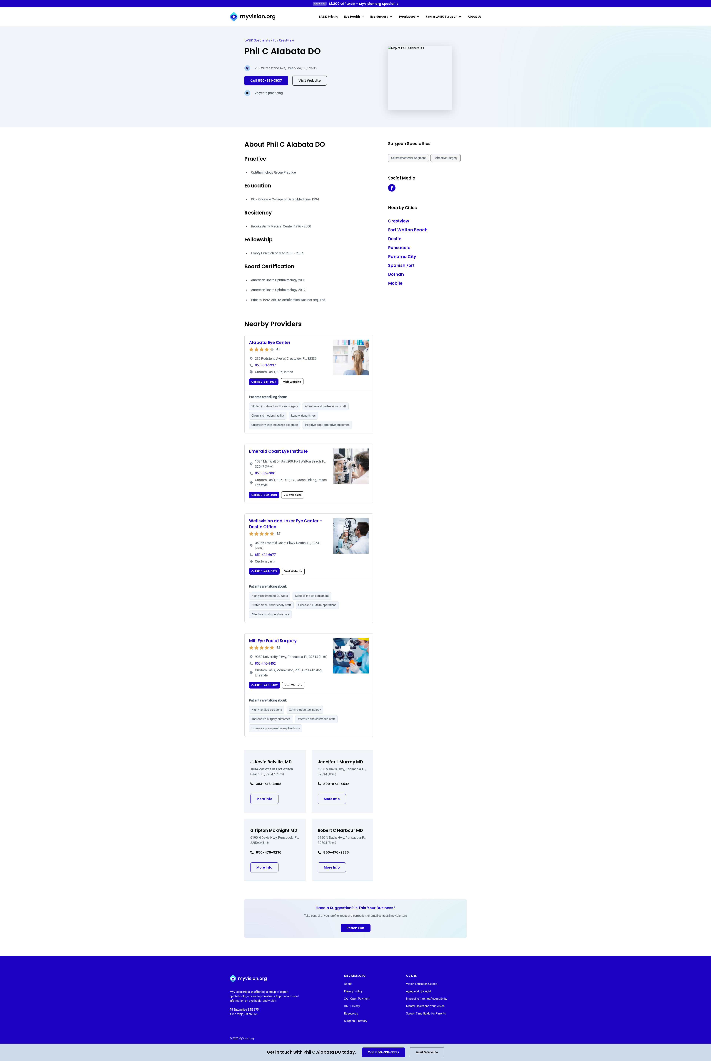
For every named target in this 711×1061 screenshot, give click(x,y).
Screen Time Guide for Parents (426, 1013)
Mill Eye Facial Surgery (273, 641)
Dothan (396, 274)
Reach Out (356, 928)
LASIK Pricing (328, 16)
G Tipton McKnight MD (273, 830)
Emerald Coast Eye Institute (278, 451)
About (348, 984)
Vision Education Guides (421, 984)
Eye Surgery (379, 16)
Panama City (402, 257)
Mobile (395, 283)
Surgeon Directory (355, 1021)
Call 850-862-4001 (264, 495)
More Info (267, 798)
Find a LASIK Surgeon (441, 16)
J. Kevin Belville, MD (271, 762)
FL (274, 40)
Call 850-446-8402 (264, 685)
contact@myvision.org (392, 915)
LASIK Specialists (257, 40)
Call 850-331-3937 (383, 1052)
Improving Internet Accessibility (426, 998)
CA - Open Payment (356, 998)
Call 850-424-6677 (264, 571)
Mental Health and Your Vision (425, 1006)
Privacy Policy (353, 991)
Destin (394, 239)
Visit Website (427, 1052)
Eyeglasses (407, 16)
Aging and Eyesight (418, 991)
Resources (351, 1013)
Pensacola (399, 248)
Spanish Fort (401, 265)
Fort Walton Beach (408, 230)
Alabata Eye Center (270, 342)
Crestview (286, 40)
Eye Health (352, 16)
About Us (474, 16)
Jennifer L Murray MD (340, 762)
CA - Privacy (352, 1006)
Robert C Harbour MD (340, 830)
